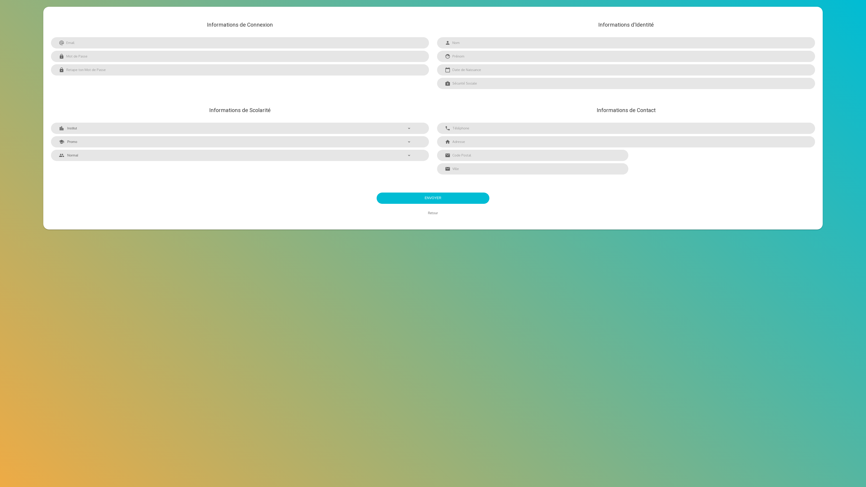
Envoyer (433, 198)
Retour (433, 213)
